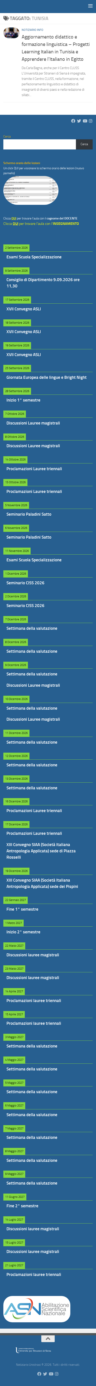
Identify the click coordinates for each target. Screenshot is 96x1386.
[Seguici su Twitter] (79, 121)
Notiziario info (32, 30)
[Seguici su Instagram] (91, 121)
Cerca (84, 144)
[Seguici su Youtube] (85, 121)
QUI (16, 168)
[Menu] (90, 5)
